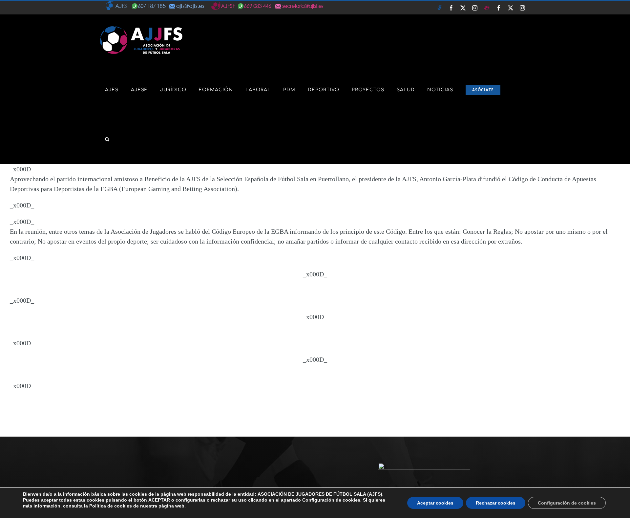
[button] (107, 139)
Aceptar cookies (435, 503)
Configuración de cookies (567, 503)
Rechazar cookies (495, 503)
